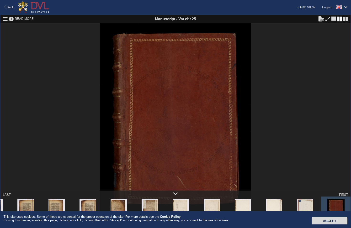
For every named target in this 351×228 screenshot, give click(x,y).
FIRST (343, 195)
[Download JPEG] (321, 19)
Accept (329, 221)
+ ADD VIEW (306, 7)
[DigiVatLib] (33, 12)
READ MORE (24, 19)
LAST (7, 195)
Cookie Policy (170, 216)
